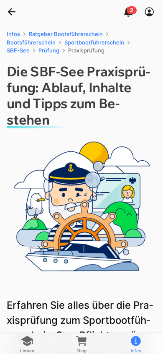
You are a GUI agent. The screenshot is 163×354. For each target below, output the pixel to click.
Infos (13, 34)
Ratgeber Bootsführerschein (66, 34)
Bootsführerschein (31, 42)
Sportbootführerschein (94, 42)
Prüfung (48, 50)
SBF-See (18, 50)
